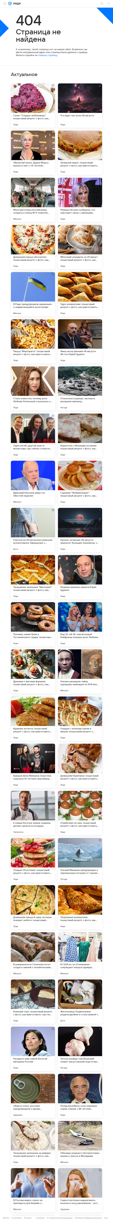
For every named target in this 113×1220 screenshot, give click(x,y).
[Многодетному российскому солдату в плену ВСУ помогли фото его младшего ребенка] (33, 200)
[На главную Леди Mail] (16, 3)
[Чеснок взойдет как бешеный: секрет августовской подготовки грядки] (80, 1049)
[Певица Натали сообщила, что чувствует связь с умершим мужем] (80, 200)
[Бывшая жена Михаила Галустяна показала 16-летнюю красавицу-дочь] (33, 766)
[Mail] (10, 3)
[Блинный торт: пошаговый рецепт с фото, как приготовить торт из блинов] (33, 1001)
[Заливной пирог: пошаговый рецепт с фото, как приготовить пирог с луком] (80, 153)
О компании (16, 1218)
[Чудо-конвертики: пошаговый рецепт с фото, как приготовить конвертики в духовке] (80, 294)
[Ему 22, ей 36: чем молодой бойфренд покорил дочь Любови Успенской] (80, 624)
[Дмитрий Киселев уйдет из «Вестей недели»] (33, 483)
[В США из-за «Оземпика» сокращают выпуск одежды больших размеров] (80, 954)
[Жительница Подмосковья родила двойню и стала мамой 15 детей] (80, 1001)
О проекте (40, 1218)
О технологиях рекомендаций (59, 1218)
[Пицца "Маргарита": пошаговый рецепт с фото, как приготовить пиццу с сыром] (33, 341)
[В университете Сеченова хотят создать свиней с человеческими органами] (33, 954)
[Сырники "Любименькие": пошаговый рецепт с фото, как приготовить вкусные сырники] (80, 483)
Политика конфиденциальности (88, 1218)
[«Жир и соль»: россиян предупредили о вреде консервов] (33, 1096)
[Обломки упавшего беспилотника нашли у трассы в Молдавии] (80, 1143)
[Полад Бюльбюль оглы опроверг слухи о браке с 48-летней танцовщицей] (80, 1096)
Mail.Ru (6, 1218)
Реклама (27, 1218)
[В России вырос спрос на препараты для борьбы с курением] (33, 1190)
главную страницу (47, 55)
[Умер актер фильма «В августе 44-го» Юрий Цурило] (80, 341)
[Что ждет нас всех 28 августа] (80, 105)
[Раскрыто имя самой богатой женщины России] (33, 1049)
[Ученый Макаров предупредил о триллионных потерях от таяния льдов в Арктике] (80, 860)
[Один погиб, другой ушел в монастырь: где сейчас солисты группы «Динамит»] (33, 436)
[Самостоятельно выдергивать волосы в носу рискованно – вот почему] (80, 1190)
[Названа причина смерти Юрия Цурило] (80, 577)
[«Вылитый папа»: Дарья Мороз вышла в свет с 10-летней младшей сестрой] (33, 153)
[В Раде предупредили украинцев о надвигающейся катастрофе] (33, 294)
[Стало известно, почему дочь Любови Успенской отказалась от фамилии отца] (33, 388)
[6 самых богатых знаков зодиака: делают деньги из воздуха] (33, 813)
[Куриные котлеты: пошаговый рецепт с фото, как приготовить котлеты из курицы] (33, 719)
